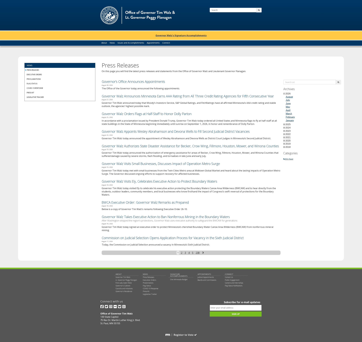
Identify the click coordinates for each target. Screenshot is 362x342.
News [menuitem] (112, 42)
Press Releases (33, 70)
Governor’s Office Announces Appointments (133, 81)
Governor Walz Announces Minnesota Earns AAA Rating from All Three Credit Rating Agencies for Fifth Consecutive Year (188, 96)
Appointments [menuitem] (153, 42)
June (288, 103)
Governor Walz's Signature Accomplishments (181, 35)
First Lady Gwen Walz (124, 283)
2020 (288, 141)
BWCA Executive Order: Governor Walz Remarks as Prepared (145, 202)
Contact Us (229, 277)
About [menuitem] (104, 42)
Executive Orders (34, 74)
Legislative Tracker (35, 97)
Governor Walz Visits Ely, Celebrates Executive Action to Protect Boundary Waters (159, 181)
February (290, 117)
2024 (288, 128)
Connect (229, 274)
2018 (288, 147)
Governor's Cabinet (123, 285)
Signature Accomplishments (179, 275)
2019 (288, 144)
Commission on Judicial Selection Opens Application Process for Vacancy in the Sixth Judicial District (173, 238)
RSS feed (289, 159)
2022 (288, 134)
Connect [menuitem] (166, 42)
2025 (288, 124)
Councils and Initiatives (124, 288)
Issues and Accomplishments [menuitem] (131, 42)
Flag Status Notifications (233, 285)
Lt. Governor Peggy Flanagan (126, 280)
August (289, 97)
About (119, 274)
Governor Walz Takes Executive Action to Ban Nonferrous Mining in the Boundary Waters (166, 217)
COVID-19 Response (35, 88)
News (29, 65)
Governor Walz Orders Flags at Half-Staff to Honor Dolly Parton (147, 114)
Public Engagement (232, 280)
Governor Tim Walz (123, 277)
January (290, 120)
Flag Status (32, 83)
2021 (288, 137)
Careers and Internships (234, 283)
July (288, 100)
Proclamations (34, 79)
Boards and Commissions (207, 280)
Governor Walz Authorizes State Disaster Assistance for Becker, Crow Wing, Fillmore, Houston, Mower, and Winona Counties (190, 146)
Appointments (204, 274)
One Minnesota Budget (179, 279)
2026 (288, 94)
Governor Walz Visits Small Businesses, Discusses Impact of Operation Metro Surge (161, 163)
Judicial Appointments (206, 277)
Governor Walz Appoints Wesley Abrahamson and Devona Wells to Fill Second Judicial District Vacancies (176, 131)
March (289, 113)
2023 (288, 131)
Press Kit (30, 92)
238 (198, 252)
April (288, 110)
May (288, 107)
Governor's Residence (124, 291)
